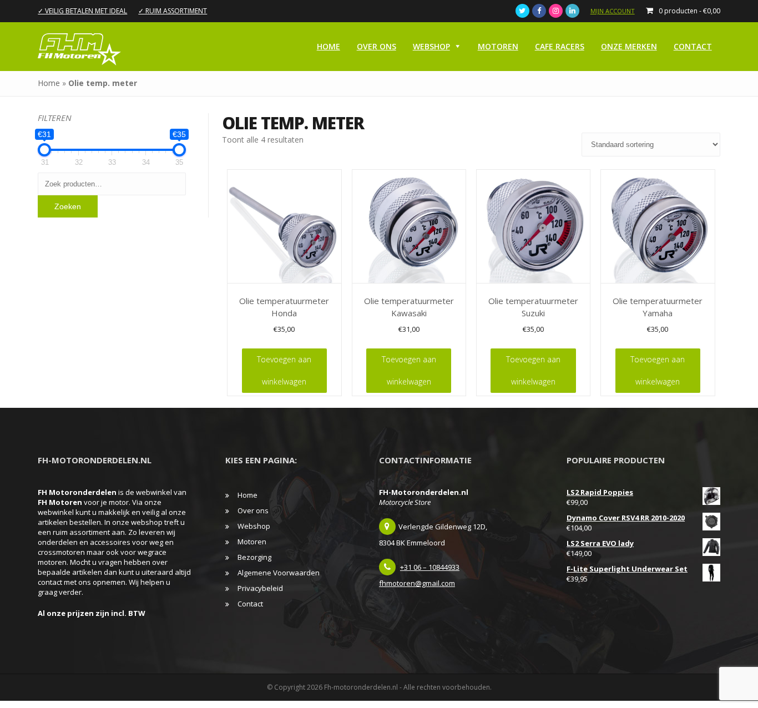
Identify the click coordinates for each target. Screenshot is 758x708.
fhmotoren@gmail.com (417, 583)
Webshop (431, 46)
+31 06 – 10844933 (429, 567)
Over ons (376, 46)
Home (328, 46)
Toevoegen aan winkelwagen (284, 370)
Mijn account (612, 11)
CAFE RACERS (559, 46)
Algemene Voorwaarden (278, 573)
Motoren (498, 46)
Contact (693, 46)
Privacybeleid (260, 588)
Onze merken (629, 46)
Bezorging (254, 557)
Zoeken (67, 206)
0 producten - (689, 11)
